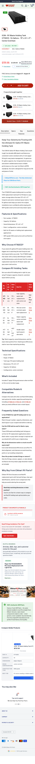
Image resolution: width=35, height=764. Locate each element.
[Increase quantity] (11, 85)
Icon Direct (5, 49)
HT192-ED (18, 402)
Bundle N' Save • (17, 121)
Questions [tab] (30, 131)
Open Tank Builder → (9, 536)
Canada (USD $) (7, 732)
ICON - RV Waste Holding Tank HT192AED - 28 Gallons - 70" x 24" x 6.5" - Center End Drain (22, 105)
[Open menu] (3, 5)
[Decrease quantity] (3, 85)
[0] (31, 6)
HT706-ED (27, 402)
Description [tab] (5, 131)
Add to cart (23, 85)
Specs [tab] (13, 131)
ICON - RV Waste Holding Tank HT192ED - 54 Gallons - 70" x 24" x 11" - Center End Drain (22, 97)
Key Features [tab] (21, 132)
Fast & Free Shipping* (17, 1)
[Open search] (22, 6)
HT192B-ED (11, 402)
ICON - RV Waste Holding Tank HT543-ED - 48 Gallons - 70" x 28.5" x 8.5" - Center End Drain (22, 113)
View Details (30, 310)
